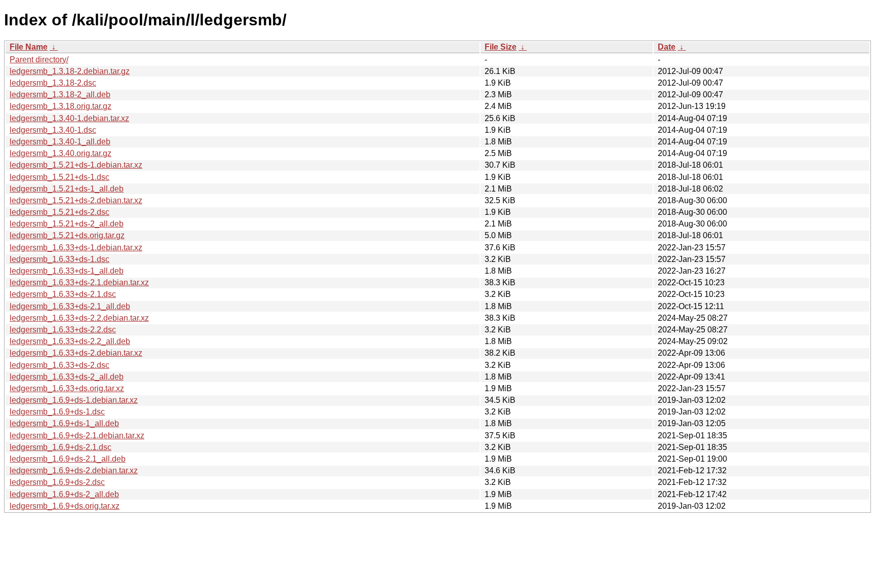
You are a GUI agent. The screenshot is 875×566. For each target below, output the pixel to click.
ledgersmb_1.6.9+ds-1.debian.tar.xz (74, 400)
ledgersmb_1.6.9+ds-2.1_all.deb (68, 459)
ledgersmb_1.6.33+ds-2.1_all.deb (70, 306)
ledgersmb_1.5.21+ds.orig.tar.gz (67, 235)
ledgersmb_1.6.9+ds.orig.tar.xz (65, 506)
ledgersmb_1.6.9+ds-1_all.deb (64, 423)
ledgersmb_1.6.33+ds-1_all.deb (67, 271)
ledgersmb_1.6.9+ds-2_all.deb (64, 494)
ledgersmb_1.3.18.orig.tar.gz (60, 106)
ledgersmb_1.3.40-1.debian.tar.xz (69, 118)
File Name (29, 47)
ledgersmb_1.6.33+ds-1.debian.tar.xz (76, 247)
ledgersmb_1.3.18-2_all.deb (60, 94)
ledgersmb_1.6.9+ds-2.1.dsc (60, 447)
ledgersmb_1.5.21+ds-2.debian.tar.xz (76, 200)
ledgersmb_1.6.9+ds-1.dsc (57, 411)
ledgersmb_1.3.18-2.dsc (53, 83)
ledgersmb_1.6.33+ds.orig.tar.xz (67, 388)
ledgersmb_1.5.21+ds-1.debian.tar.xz (76, 165)
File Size (500, 47)
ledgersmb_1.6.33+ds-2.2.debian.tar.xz (79, 318)
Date (666, 47)
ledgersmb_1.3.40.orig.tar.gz (60, 153)
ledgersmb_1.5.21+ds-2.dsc (59, 212)
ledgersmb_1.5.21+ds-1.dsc (59, 177)
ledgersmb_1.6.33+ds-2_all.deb (67, 376)
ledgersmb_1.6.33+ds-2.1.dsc (63, 294)
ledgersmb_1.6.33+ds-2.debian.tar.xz (76, 353)
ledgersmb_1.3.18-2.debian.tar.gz (70, 71)
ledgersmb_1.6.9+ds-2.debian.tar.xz (74, 470)
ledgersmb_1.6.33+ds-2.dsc (59, 365)
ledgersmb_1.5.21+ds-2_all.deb (67, 223)
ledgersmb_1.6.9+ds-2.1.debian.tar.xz (77, 435)
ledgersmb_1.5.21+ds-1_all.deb (67, 188)
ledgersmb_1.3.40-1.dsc (53, 130)
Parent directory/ (39, 59)
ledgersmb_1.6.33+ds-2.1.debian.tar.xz (79, 282)
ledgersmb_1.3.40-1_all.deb (60, 141)
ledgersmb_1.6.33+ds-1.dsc (59, 259)
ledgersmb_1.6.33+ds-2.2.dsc (63, 329)
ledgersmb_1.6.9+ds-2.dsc (57, 482)
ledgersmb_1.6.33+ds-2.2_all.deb (70, 341)
